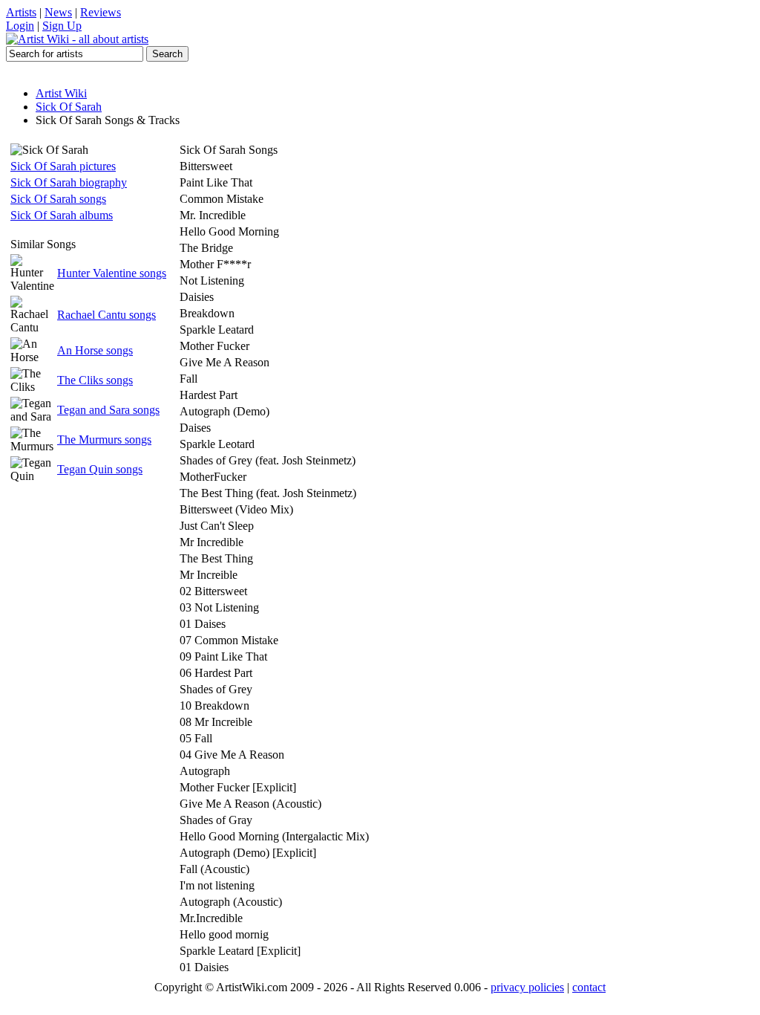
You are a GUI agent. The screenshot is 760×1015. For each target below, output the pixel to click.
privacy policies (527, 987)
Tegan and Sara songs (108, 409)
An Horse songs (95, 350)
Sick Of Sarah (69, 106)
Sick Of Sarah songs (58, 198)
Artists (21, 12)
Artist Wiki (61, 93)
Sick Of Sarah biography (68, 182)
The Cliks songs (95, 380)
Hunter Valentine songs (111, 273)
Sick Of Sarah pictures (63, 166)
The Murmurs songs (104, 439)
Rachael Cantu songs (106, 314)
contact (589, 987)
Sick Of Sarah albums (61, 215)
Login (20, 25)
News (58, 12)
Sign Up (62, 25)
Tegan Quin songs (99, 469)
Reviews (100, 12)
